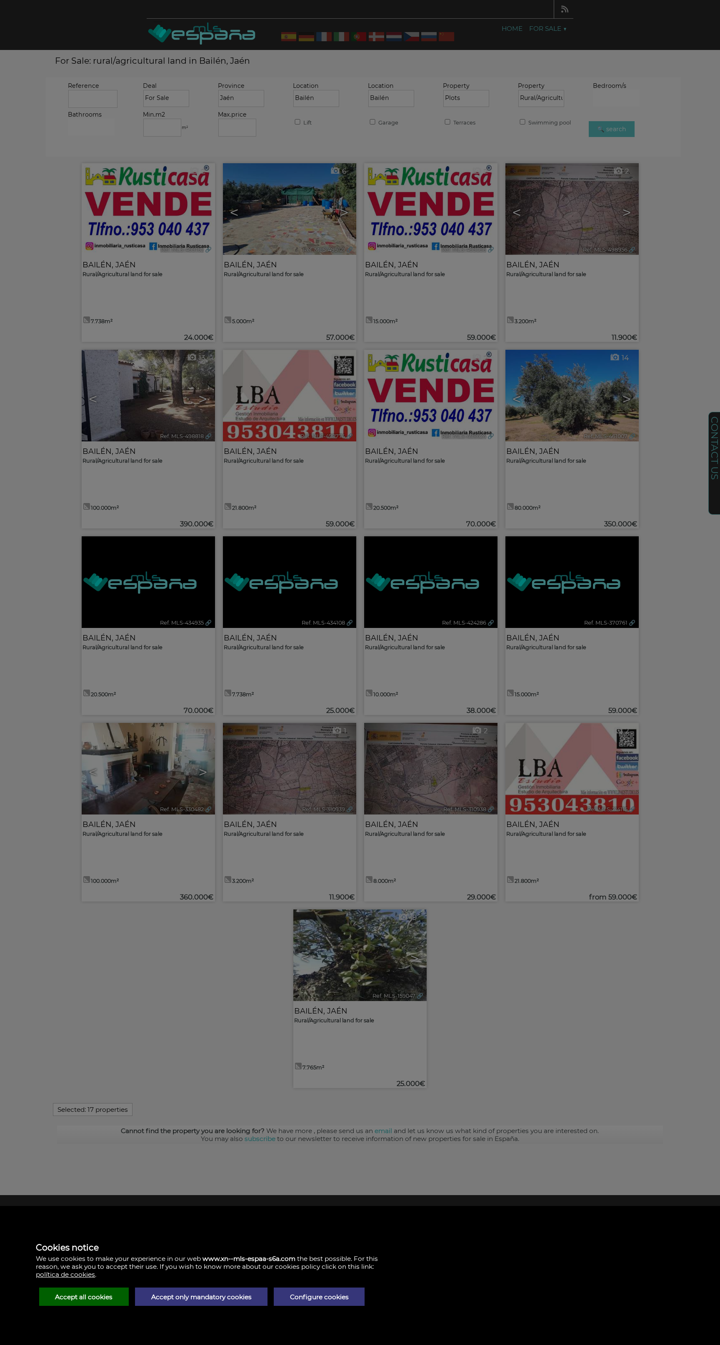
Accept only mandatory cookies (201, 1297)
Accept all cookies (83, 1297)
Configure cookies (319, 1297)
